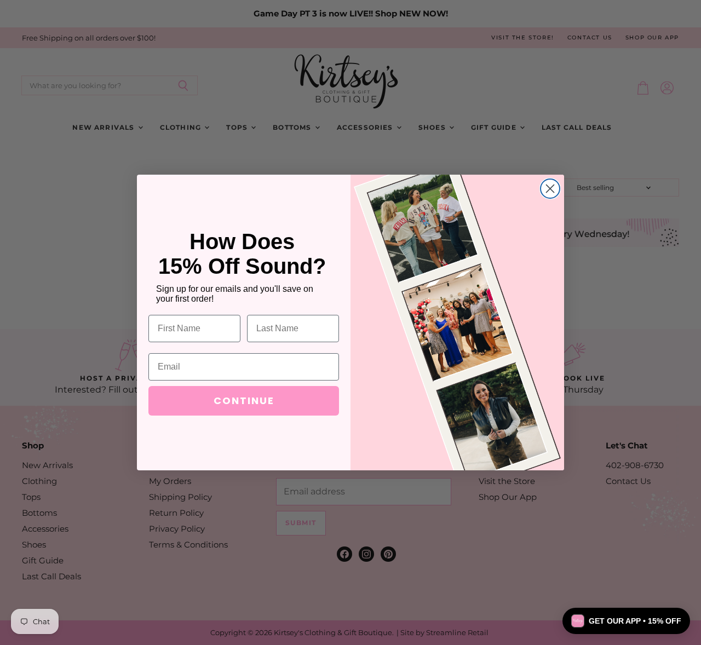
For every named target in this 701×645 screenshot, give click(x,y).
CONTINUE (244, 400)
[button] (626, 621)
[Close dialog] (550, 188)
